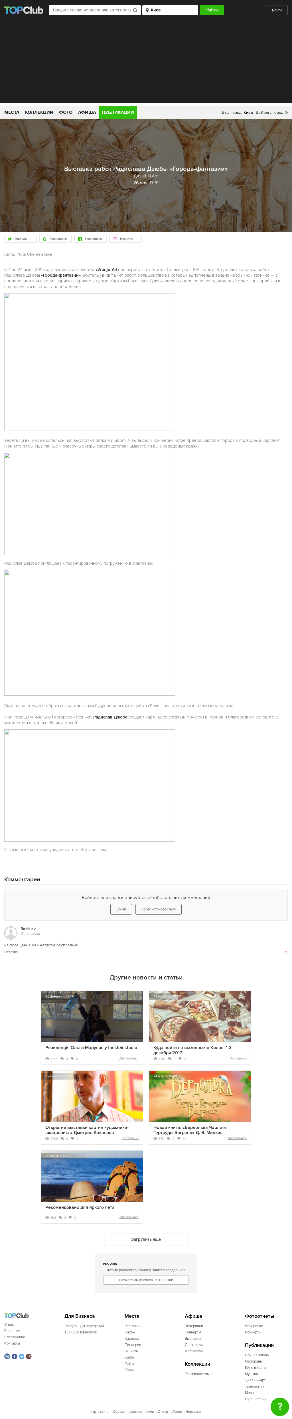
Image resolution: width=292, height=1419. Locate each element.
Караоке (132, 1338)
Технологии (254, 1386)
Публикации (118, 112)
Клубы (130, 1332)
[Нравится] (285, 952)
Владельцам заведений (84, 1326)
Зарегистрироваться (158, 909)
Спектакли (194, 1345)
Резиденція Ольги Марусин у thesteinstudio (91, 1047)
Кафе (129, 1357)
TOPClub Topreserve (80, 1332)
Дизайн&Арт (129, 1058)
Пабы (129, 1363)
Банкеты (132, 1351)
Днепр (163, 1412)
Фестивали (194, 1351)
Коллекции (39, 112)
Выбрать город (269, 112)
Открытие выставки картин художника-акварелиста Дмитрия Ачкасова (87, 1130)
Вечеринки (194, 1326)
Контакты (12, 1343)
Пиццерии (133, 1345)
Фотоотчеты (259, 1316)
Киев (150, 1412)
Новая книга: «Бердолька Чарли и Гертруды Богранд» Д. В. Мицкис (189, 1130)
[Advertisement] (146, 63)
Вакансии (12, 1331)
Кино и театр (255, 1367)
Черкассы (193, 1412)
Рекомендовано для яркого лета (80, 1207)
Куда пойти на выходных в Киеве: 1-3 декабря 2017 (192, 1050)
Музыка (251, 1374)
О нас (9, 1324)
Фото (65, 112)
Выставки (193, 1338)
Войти (277, 10)
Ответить (11, 952)
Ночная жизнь (257, 1355)
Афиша (87, 112)
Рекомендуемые (198, 1374)
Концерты (193, 1332)
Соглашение (14, 1337)
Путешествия (256, 1399)
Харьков (135, 1412)
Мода (249, 1392)
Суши (129, 1370)
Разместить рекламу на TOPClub (146, 1280)
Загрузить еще (146, 1239)
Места (11, 112)
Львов (177, 1412)
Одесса (119, 1412)
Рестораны (238, 1058)
